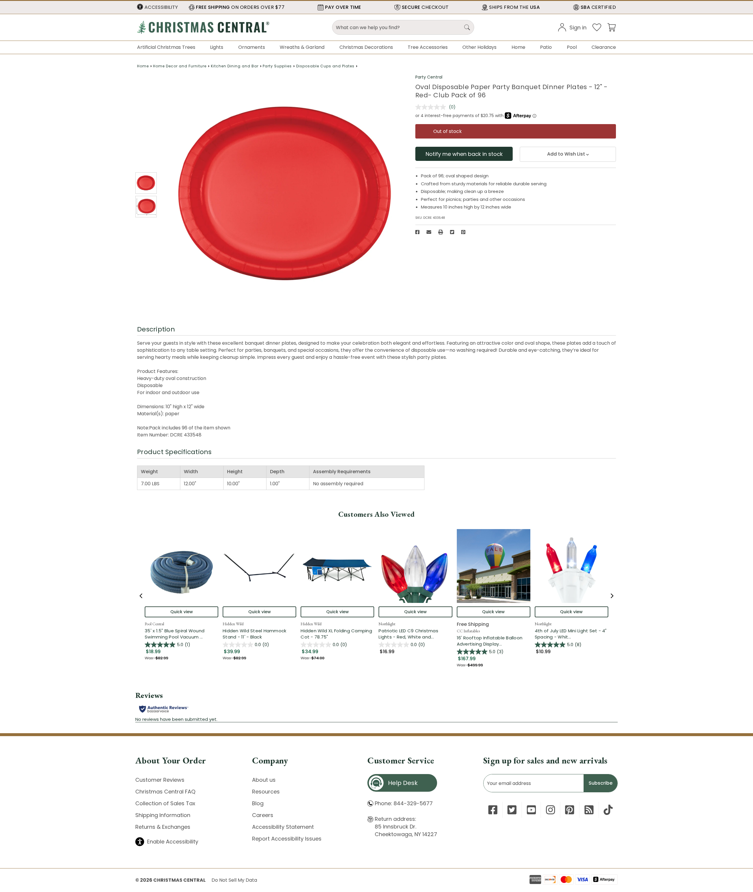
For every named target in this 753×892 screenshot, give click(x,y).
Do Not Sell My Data (234, 880)
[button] (157, 7)
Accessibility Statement (283, 827)
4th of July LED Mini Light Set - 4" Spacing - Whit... (571, 634)
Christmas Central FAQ (165, 791)
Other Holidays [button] (479, 47)
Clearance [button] (604, 47)
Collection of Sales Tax (165, 803)
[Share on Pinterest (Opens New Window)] (463, 232)
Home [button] (518, 47)
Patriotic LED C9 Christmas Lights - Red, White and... (415, 634)
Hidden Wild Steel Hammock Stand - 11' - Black (254, 634)
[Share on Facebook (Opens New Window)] (417, 232)
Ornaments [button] (251, 47)
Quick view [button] (181, 612)
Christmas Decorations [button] (366, 47)
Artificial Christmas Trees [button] (166, 47)
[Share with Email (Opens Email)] (429, 232)
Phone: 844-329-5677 (404, 803)
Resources (266, 791)
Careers (262, 815)
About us (264, 779)
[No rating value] (432, 107)
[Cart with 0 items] (611, 26)
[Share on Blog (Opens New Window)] (589, 810)
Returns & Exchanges (162, 827)
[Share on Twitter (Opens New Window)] (452, 232)
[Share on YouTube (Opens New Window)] (531, 810)
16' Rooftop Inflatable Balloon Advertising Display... (493, 641)
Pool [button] (572, 47)
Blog (258, 803)
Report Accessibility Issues (286, 838)
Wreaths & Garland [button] (302, 47)
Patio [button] (546, 47)
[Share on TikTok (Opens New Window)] (608, 810)
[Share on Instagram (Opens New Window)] (550, 810)
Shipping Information (162, 815)
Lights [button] (216, 47)
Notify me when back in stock (464, 154)
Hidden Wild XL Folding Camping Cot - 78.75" (336, 634)
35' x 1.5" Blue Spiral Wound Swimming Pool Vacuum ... (181, 634)
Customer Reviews (159, 779)
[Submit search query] (467, 27)
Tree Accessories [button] (428, 47)
